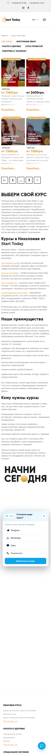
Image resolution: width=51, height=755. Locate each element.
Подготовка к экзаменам (14, 51)
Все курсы (7, 41)
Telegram (15, 530)
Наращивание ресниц (12, 734)
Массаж (6, 741)
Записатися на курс (25, 561)
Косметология (9, 737)
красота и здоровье (9, 273)
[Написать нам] (42, 746)
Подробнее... (8, 109)
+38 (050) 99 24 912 (36, 3)
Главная (4, 35)
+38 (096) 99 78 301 (19, 3)
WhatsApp (16, 538)
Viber (13, 545)
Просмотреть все (10, 721)
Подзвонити (16, 553)
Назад (4, 180)
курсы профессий (9, 282)
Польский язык (9, 714)
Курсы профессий (34, 46)
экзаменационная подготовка (14, 292)
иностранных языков (10, 263)
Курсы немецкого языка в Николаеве (19, 717)
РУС (33, 20)
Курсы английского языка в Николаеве (19, 710)
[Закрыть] (43, 516)
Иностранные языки (26, 41)
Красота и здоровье (11, 46)
